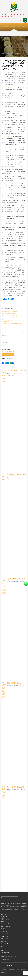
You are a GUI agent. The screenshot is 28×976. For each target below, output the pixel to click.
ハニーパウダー (4, 931)
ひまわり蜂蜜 (4, 945)
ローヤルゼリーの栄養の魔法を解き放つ (11, 318)
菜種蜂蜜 (3, 940)
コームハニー (3, 928)
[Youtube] (11, 966)
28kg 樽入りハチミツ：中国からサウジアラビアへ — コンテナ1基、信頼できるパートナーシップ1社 (16, 476)
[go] (24, 331)
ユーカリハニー (4, 929)
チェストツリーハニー (5, 926)
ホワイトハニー (4, 946)
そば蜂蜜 (3, 921)
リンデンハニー (4, 935)
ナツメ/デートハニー (5, 933)
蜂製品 (2, 918)
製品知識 (17, 53)
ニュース (5, 340)
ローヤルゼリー (6, 88)
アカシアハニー (4, 916)
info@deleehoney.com (10, 351)
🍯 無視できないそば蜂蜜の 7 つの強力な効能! (12, 323)
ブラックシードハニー (5, 923)
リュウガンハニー (4, 936)
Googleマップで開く (6, 959)
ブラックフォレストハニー (6, 919)
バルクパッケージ (4, 924)
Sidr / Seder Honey (5, 943)
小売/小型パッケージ (5, 941)
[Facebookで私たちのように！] (7, 966)
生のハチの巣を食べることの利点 (9, 313)
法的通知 (22, 971)
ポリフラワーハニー (5, 938)
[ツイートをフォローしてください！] (9, 966)
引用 (25, 20)
